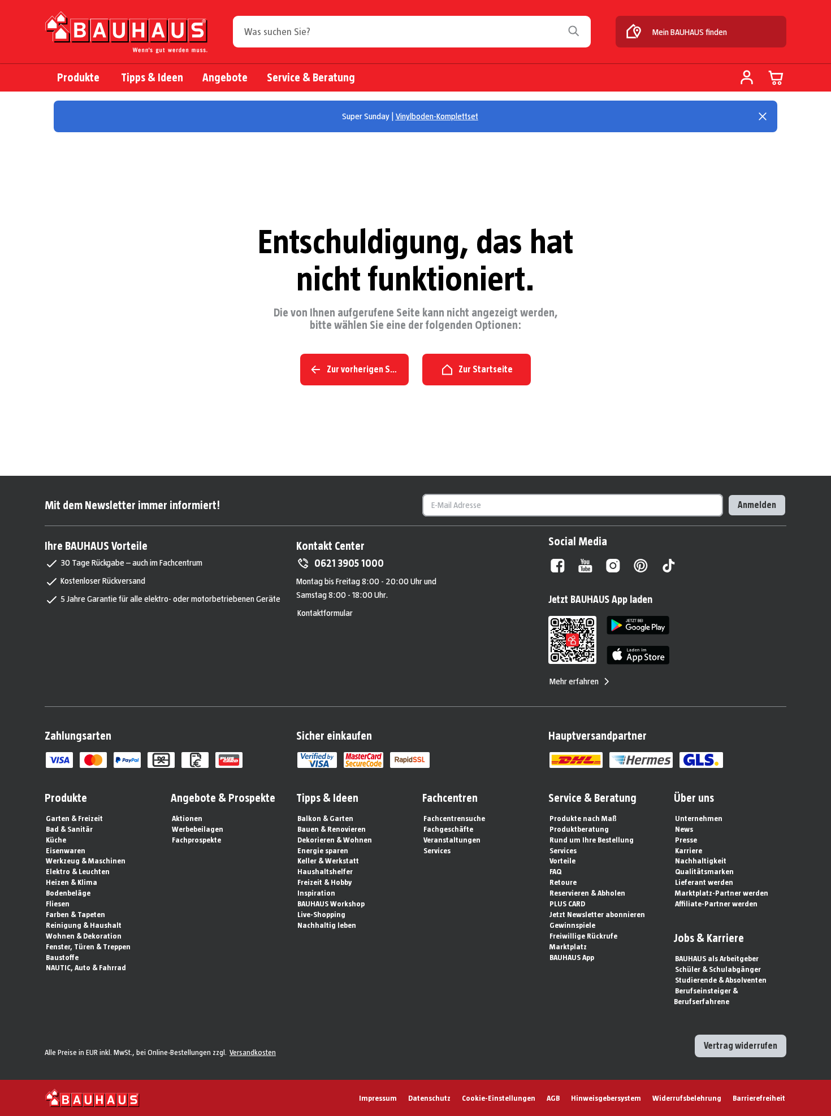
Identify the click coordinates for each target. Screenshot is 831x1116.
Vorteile (562, 860)
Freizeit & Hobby (324, 882)
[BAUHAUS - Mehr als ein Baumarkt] (92, 1098)
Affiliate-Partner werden (716, 903)
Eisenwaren (65, 850)
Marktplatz (568, 946)
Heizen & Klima (71, 882)
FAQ (555, 871)
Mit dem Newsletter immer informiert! (132, 505)
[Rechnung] (195, 760)
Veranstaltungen (452, 839)
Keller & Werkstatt (328, 860)
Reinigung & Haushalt (84, 925)
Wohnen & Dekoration (84, 935)
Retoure (563, 882)
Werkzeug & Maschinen (85, 860)
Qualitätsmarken (704, 871)
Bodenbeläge (68, 892)
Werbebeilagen (197, 828)
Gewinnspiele (572, 925)
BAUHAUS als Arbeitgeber (717, 958)
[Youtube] (585, 566)
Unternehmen (698, 818)
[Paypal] (127, 760)
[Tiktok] (668, 566)
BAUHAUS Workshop (331, 903)
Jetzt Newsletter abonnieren (597, 914)
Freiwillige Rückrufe (583, 935)
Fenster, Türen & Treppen (88, 946)
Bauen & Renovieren (331, 828)
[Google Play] (637, 625)
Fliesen (58, 903)
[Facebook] (557, 566)
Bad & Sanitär (69, 828)
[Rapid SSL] (410, 760)
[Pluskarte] (229, 760)
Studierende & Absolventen (721, 979)
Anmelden (757, 505)
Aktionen (187, 818)
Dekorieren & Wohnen (334, 839)
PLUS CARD (567, 903)
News (684, 828)
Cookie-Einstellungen (498, 1097)
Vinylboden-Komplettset (437, 116)
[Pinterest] (640, 566)
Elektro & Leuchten (78, 871)
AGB (553, 1097)
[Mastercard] (93, 760)
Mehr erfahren (574, 681)
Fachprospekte (196, 839)
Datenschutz (429, 1097)
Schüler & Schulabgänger (718, 969)
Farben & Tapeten (75, 914)
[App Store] (637, 655)
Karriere (688, 850)
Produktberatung (579, 828)
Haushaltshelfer (325, 871)
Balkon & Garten (325, 818)
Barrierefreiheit (759, 1097)
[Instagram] (613, 566)
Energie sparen (322, 850)
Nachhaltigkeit (700, 860)
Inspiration (316, 892)
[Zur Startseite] (126, 32)
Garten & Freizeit (74, 818)
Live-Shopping (321, 914)
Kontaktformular (325, 613)
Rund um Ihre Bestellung (591, 839)
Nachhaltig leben (326, 925)
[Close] (762, 116)
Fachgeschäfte (448, 828)
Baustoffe (62, 957)
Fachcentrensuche (454, 818)
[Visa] (59, 760)
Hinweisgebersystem (606, 1097)
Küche (56, 839)
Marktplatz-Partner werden (721, 892)
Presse (686, 839)
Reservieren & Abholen (587, 892)
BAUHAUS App (571, 957)
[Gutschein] (161, 760)
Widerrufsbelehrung (686, 1097)
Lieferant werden (704, 882)
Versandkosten (253, 1052)
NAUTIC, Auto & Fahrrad (86, 967)
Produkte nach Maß (583, 818)
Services (437, 850)
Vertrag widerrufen (740, 1045)
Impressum (378, 1097)
